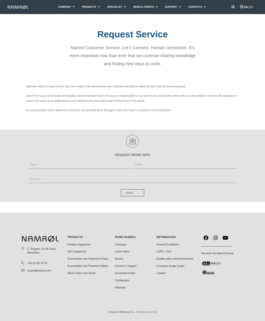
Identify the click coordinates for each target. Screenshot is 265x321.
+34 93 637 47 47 (37, 263)
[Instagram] (215, 238)
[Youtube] (225, 238)
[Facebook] (206, 238)
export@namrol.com (39, 270)
